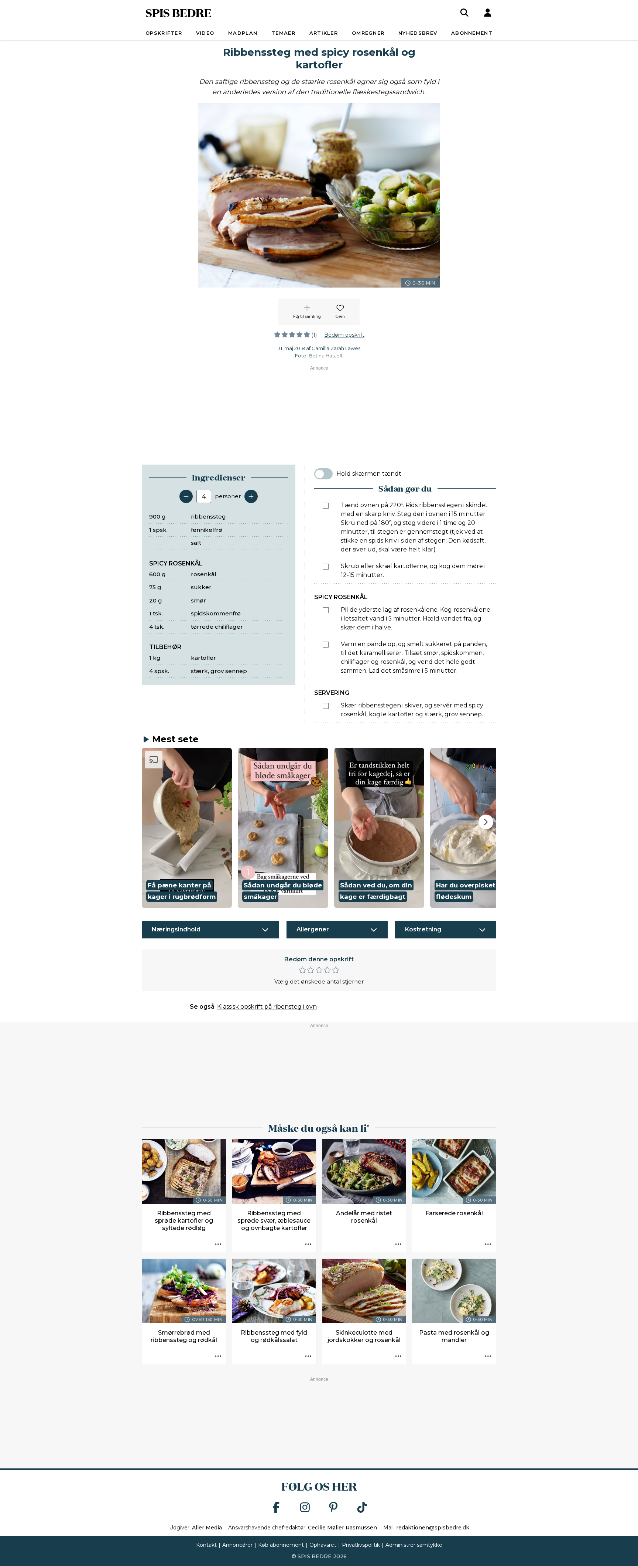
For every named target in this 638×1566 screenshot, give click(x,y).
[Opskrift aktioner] (218, 1245)
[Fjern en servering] (186, 496)
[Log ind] (488, 13)
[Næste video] (485, 822)
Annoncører (237, 1545)
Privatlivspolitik (361, 1545)
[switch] (323, 473)
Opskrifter (163, 33)
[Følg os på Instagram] (305, 1508)
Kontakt (206, 1545)
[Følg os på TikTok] (362, 1508)
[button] (187, 828)
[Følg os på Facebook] (276, 1508)
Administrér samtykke (413, 1545)
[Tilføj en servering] (251, 496)
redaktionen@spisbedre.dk (432, 1527)
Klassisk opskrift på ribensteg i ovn (267, 1006)
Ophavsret (322, 1545)
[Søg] (464, 13)
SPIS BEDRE (178, 12)
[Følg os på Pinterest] (333, 1508)
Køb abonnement (281, 1545)
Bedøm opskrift (344, 335)
